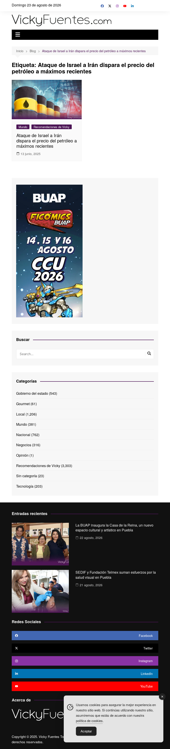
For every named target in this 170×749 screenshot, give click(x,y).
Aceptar (86, 731)
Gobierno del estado (32, 393)
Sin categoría (26, 475)
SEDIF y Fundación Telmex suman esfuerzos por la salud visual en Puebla (115, 575)
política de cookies (89, 720)
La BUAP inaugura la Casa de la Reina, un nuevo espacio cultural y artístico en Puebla (114, 528)
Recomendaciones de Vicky (52, 127)
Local (20, 414)
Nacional (23, 434)
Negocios (23, 444)
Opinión (22, 455)
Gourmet (23, 403)
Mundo (23, 127)
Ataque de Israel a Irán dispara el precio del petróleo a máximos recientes (46, 140)
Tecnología (24, 486)
